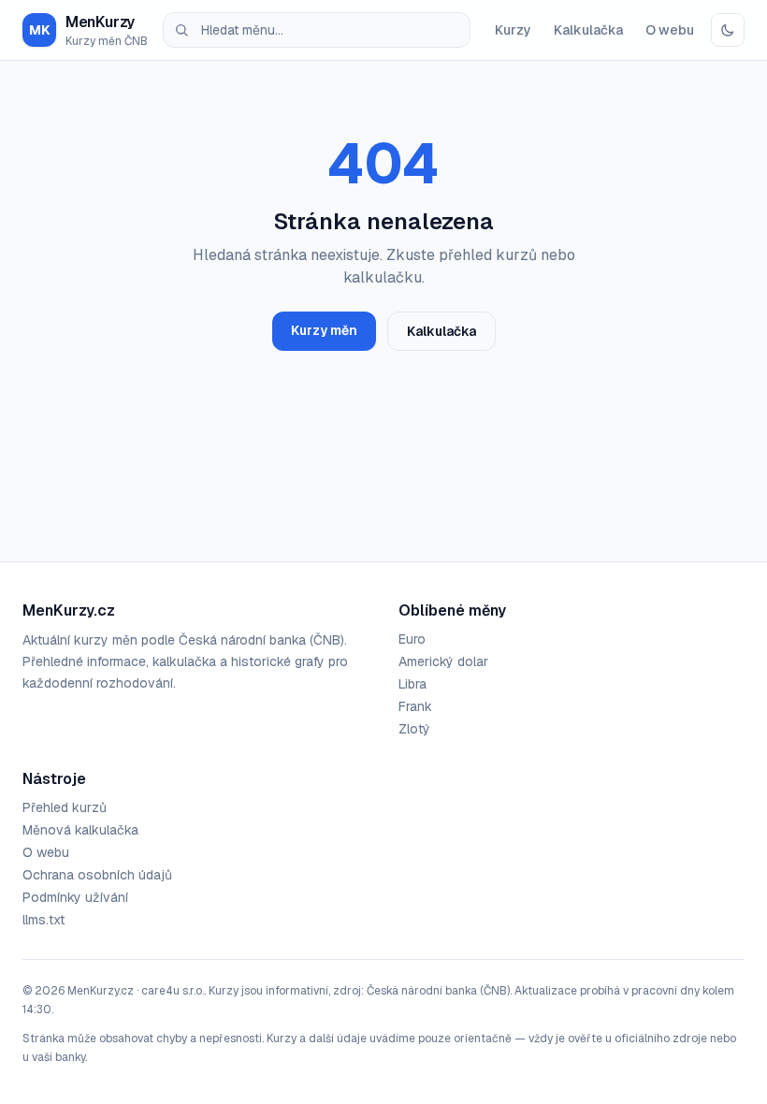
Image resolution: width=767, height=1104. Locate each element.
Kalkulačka (588, 30)
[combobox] (316, 30)
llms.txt (43, 919)
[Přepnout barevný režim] (728, 30)
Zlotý (414, 728)
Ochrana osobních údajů (97, 874)
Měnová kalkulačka (80, 829)
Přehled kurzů (64, 807)
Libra (412, 683)
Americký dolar (443, 661)
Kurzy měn (324, 330)
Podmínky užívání (75, 897)
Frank (415, 706)
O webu (669, 30)
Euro (412, 639)
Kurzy (513, 30)
